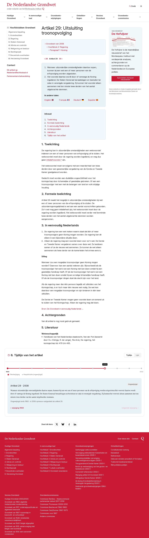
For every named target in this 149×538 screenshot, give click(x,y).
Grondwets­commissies (123, 16)
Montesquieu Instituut (33, 9)
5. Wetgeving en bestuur (14, 465)
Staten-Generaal (18, 42)
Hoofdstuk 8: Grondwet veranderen (54, 471)
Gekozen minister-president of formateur (126, 459)
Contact (135, 439)
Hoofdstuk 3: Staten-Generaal (51, 456)
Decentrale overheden (19, 55)
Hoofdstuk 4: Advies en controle (52, 459)
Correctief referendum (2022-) (87, 472)
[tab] (51, 100)
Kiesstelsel (115, 453)
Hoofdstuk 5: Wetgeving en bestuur (53, 462)
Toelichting (52, 119)
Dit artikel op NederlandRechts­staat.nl (17, 71)
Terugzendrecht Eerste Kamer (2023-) (90, 463)
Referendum (115, 456)
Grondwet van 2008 (55, 44)
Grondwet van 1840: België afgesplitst (19, 523)
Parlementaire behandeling (18, 76)
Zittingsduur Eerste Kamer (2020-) (88, 478)
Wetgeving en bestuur (20, 48)
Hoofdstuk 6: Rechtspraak (50, 465)
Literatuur (51, 132)
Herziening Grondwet (20, 58)
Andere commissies (47, 516)
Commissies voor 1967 (48, 513)
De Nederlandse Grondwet (31, 4)
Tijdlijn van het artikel (56, 135)
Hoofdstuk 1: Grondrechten (50, 450)
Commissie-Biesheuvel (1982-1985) (53, 507)
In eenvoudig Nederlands (58, 126)
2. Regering (9, 456)
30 (60, 59)
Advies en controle (18, 45)
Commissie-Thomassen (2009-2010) (54, 504)
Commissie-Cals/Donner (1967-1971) (54, 510)
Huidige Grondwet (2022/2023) (17, 499)
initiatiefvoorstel (53, 160)
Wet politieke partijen (119, 465)
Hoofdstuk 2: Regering (58, 47)
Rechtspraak (16, 52)
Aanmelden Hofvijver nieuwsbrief (125, 79)
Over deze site (124, 439)
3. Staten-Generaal (12, 459)
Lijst (137, 355)
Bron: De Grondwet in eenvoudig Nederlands (61, 309)
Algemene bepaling (16, 32)
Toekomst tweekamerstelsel (121, 462)
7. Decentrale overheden (14, 471)
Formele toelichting (55, 123)
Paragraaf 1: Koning (58, 50)
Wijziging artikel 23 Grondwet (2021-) (89, 475)
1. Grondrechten (11, 453)
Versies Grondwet (100, 16)
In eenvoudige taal (35, 16)
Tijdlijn (129, 355)
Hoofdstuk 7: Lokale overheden (52, 468)
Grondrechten (16, 35)
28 (47, 59)
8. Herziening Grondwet (14, 474)
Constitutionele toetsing (120, 450)
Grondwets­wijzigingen (56, 16)
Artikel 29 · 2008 (19, 385)
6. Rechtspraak (10, 468)
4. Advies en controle (13, 462)
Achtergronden (54, 129)
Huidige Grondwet (11, 16)
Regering (14, 38)
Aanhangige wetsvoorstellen (86, 450)
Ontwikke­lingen (81, 16)
